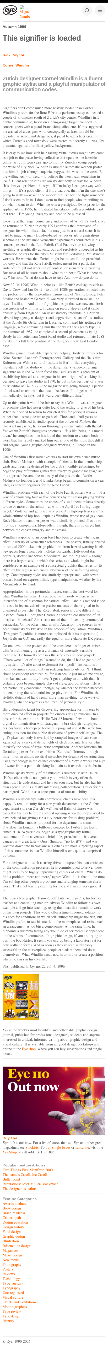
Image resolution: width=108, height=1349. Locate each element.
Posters (8, 1269)
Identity (8, 1320)
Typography (11, 1287)
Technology (11, 1278)
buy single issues (58, 1147)
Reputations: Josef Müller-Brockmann (30, 1183)
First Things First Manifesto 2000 (28, 1169)
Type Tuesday (13, 1283)
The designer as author (19, 1188)
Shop (10, 1152)
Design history (13, 1226)
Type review (12, 1311)
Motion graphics (15, 1306)
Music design (12, 1255)
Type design (11, 1316)
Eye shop (29, 1048)
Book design (12, 1208)
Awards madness (15, 1203)
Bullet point (11, 1179)
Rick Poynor (13, 55)
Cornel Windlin (16, 65)
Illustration (11, 1240)
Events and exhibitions (19, 1301)
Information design (17, 1245)
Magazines (10, 1250)
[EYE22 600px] (54, 997)
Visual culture (13, 1297)
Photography (12, 1264)
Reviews (9, 1273)
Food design (12, 1231)
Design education (15, 1222)
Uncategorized (13, 1292)
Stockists (32, 1147)
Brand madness (14, 1212)
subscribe (82, 1147)
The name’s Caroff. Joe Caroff (25, 1174)
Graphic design (14, 1236)
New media (11, 1259)
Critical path (12, 1217)
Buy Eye (10, 1138)
